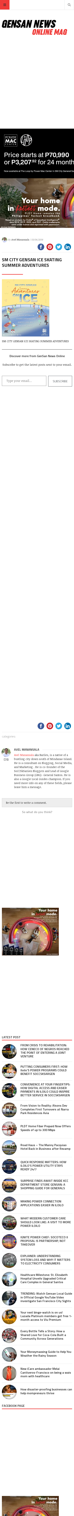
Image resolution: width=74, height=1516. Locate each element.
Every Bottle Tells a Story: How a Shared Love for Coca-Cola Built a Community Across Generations (43, 1335)
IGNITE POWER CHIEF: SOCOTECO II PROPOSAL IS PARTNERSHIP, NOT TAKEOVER (44, 1241)
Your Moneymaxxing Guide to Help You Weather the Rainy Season (45, 1353)
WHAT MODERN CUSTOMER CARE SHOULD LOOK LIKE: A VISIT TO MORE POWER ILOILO (45, 1222)
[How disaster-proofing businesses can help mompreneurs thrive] (9, 1392)
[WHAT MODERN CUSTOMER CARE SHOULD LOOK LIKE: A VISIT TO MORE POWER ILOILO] (9, 1222)
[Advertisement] (37, 82)
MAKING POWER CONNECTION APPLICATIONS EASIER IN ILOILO (42, 1203)
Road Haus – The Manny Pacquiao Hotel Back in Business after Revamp (45, 1147)
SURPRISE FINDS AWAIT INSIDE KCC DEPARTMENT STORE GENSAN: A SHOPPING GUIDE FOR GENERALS (44, 1184)
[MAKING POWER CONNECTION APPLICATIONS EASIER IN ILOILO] (9, 1204)
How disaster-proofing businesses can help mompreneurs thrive (46, 1391)
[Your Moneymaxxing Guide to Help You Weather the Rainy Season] (9, 1354)
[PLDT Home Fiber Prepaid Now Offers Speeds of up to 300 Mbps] (9, 1128)
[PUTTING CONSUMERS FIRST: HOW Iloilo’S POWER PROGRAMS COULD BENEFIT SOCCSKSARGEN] (9, 1071)
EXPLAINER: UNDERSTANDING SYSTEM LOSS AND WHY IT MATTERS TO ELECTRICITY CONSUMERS (45, 1259)
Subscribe (60, 381)
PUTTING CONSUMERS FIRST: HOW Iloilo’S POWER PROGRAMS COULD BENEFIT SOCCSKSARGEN (44, 1070)
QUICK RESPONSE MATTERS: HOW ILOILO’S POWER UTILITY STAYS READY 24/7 (43, 1165)
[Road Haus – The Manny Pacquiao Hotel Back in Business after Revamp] (9, 1147)
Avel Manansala (20, 239)
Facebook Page (13, 1405)
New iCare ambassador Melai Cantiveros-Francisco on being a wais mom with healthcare (45, 1372)
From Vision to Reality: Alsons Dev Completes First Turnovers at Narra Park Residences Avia (44, 1109)
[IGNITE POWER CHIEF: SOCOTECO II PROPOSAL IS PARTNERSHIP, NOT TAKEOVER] (9, 1241)
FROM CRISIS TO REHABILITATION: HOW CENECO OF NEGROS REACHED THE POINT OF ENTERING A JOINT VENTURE (44, 1051)
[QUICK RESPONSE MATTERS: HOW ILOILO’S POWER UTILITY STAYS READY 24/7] (9, 1166)
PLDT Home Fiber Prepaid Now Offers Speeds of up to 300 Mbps (45, 1128)
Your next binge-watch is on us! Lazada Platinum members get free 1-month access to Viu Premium (46, 1316)
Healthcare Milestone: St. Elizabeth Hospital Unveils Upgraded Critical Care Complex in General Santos (44, 1278)
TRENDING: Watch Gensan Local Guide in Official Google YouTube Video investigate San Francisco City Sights (46, 1297)
